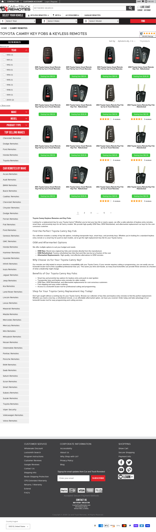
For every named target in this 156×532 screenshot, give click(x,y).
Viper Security (9, 409)
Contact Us (29, 468)
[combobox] (79, 8)
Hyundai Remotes (11, 258)
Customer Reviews (33, 460)
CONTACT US (13, 1)
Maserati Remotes (11, 308)
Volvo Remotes (10, 421)
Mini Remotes (9, 331)
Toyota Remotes (10, 160)
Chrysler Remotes (11, 208)
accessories (72, 15)
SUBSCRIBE (98, 478)
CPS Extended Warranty (35, 480)
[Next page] (110, 212)
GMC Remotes (9, 241)
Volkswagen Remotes (13, 415)
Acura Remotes (10, 174)
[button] (4, 47)
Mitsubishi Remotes (12, 337)
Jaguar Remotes (10, 275)
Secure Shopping (127, 452)
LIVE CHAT (145, 7)
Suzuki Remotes (10, 398)
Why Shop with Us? (69, 456)
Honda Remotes (10, 155)
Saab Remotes (9, 370)
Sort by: (112, 41)
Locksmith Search (32, 452)
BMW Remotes (10, 185)
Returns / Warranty (33, 484)
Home (4, 28)
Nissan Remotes (10, 342)
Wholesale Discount (33, 448)
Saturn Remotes (10, 376)
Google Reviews (31, 464)
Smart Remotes (10, 387)
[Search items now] (130, 8)
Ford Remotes (9, 149)
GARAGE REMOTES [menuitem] (92, 15)
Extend (27, 489)
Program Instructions (33, 456)
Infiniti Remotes (10, 264)
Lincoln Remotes (10, 297)
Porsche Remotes (11, 359)
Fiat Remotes (9, 224)
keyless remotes (38, 15)
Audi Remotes (9, 180)
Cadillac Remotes (11, 196)
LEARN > (128, 477)
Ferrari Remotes (10, 219)
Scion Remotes (10, 381)
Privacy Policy (66, 460)
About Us (64, 452)
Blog (62, 464)
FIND (143, 21)
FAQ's (27, 493)
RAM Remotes (9, 365)
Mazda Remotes (10, 314)
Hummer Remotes (11, 252)
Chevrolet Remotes (12, 138)
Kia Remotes (9, 286)
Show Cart (123, 448)
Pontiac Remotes (11, 353)
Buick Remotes (10, 191)
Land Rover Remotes (12, 292)
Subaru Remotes (10, 393)
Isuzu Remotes (9, 269)
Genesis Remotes (11, 236)
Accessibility (66, 448)
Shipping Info (30, 472)
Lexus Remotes (10, 303)
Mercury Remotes (11, 325)
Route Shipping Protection (36, 476)
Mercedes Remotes (12, 320)
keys (57, 15)
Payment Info (125, 456)
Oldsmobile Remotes (12, 348)
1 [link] (77, 213)
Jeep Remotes (10, 280)
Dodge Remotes (10, 144)
